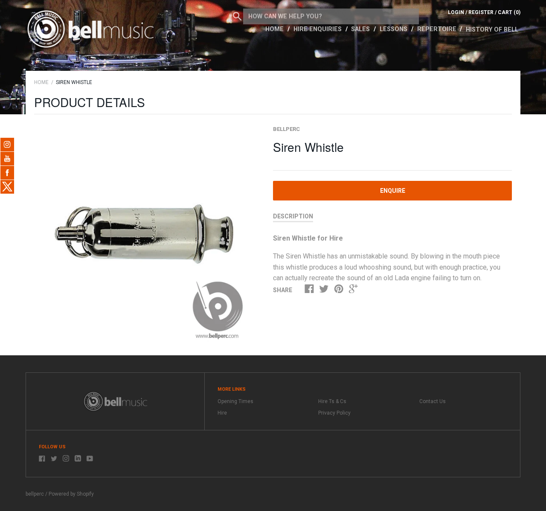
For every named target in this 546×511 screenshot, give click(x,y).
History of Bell (492, 29)
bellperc (286, 129)
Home (275, 29)
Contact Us (432, 401)
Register (481, 12)
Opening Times (235, 401)
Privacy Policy (334, 413)
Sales (361, 29)
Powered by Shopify (71, 494)
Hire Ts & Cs (332, 401)
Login (456, 12)
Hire (222, 413)
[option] (144, 235)
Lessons (394, 29)
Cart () (509, 12)
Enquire (392, 190)
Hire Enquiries (318, 29)
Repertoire (437, 29)
